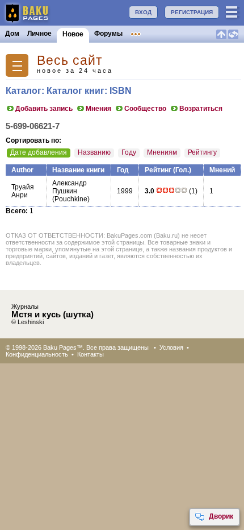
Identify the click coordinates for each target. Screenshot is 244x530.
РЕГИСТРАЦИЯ (192, 12)
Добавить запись (44, 109)
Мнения (98, 109)
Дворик (221, 516)
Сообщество (145, 109)
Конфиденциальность (37, 354)
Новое (72, 34)
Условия (171, 347)
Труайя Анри (22, 191)
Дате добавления (38, 152)
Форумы (108, 34)
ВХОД (143, 12)
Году (128, 152)
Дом (12, 34)
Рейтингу (202, 152)
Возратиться (200, 109)
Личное (39, 34)
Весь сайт (70, 60)
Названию (94, 152)
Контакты (90, 354)
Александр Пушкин (69, 187)
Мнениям (162, 152)
